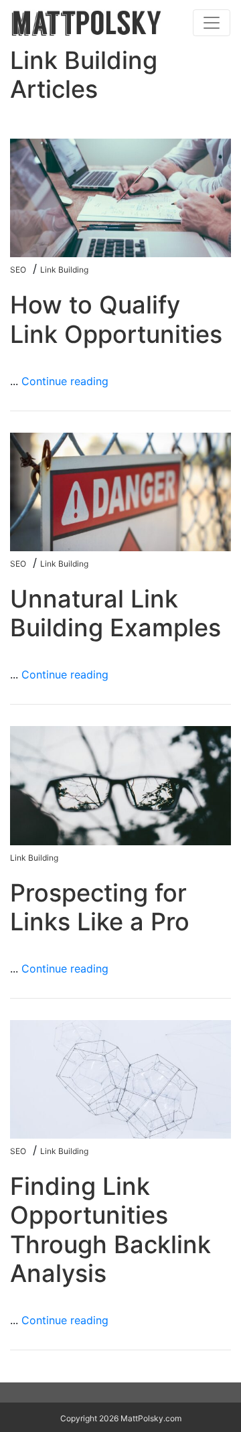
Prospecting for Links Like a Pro (99, 907)
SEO (18, 270)
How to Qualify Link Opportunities (116, 319)
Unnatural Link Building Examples (115, 613)
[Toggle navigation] (211, 22)
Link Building (64, 270)
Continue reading (64, 381)
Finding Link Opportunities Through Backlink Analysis (110, 1229)
